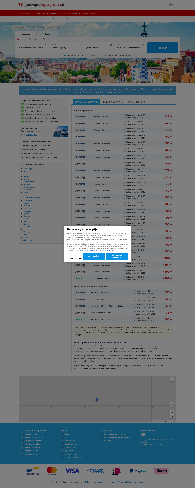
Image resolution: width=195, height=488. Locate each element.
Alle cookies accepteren (117, 256)
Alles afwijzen (93, 256)
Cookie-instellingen (74, 259)
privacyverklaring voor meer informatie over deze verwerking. (95, 250)
